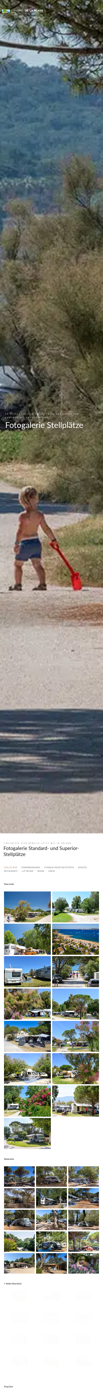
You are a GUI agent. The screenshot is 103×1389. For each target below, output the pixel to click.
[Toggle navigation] (98, 11)
